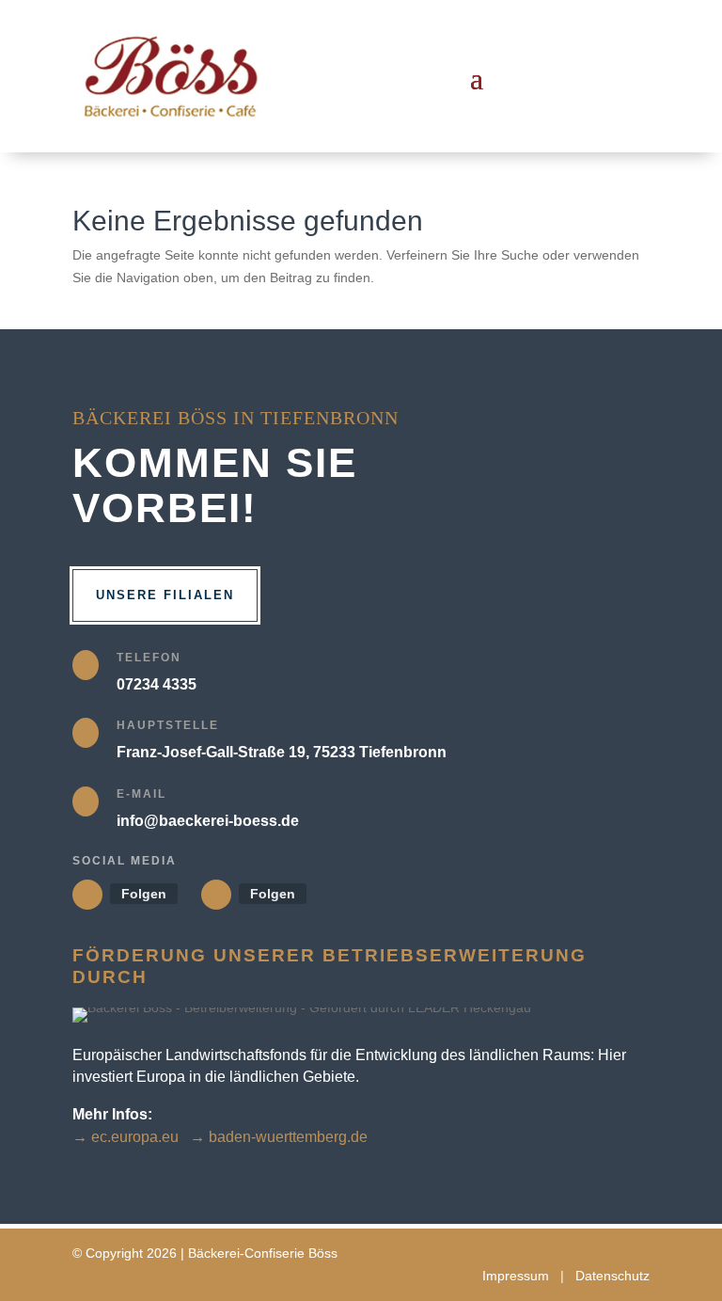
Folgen (143, 893)
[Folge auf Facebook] (87, 895)
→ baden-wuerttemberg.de (279, 1137)
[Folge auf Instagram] (216, 895)
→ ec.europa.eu (125, 1137)
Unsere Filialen (165, 595)
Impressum (515, 1275)
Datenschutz (612, 1275)
